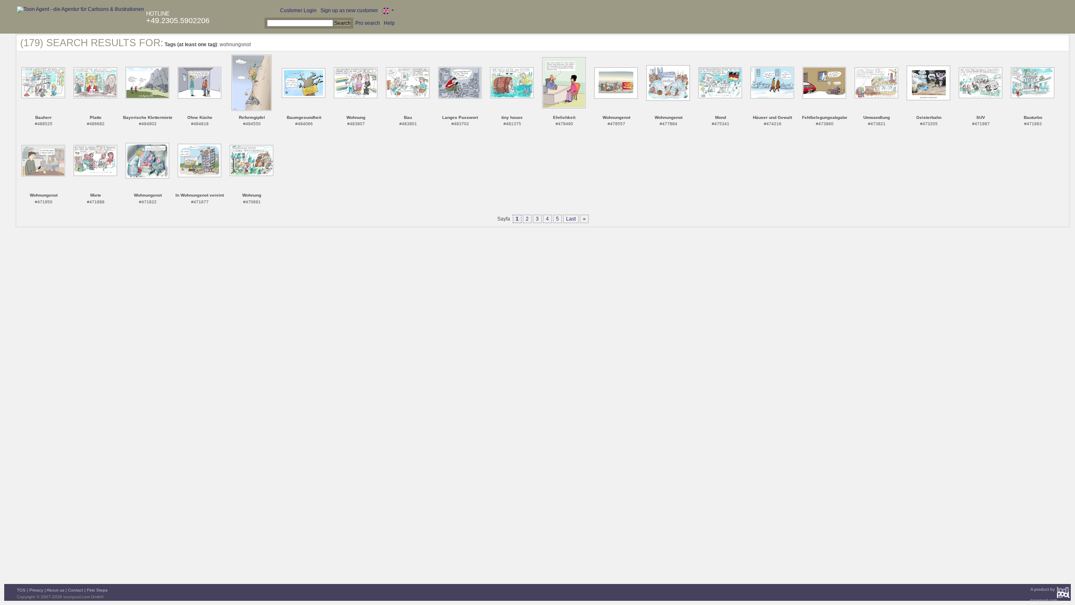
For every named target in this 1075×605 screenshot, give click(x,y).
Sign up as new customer (349, 10)
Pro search (367, 23)
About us (55, 590)
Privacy (36, 590)
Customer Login (298, 10)
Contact (75, 590)
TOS (21, 590)
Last (571, 219)
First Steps (97, 590)
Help (389, 23)
